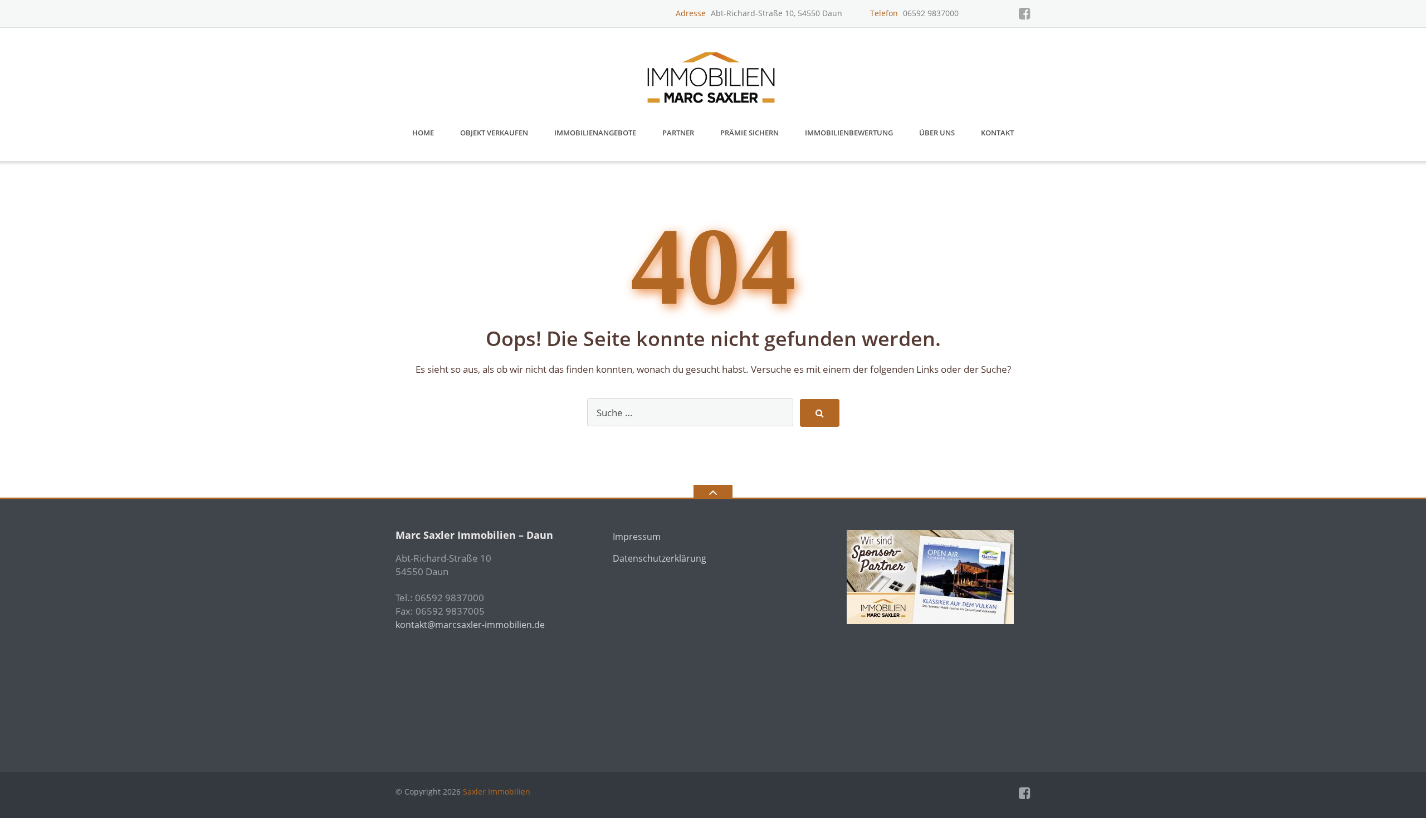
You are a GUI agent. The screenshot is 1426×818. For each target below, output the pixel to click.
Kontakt (997, 133)
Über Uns (937, 133)
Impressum (637, 536)
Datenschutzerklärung (659, 558)
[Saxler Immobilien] (713, 73)
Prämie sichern (749, 133)
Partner (678, 133)
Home (423, 133)
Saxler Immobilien (496, 791)
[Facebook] (1025, 13)
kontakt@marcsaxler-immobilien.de (470, 625)
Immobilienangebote (595, 133)
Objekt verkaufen (494, 133)
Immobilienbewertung (849, 133)
